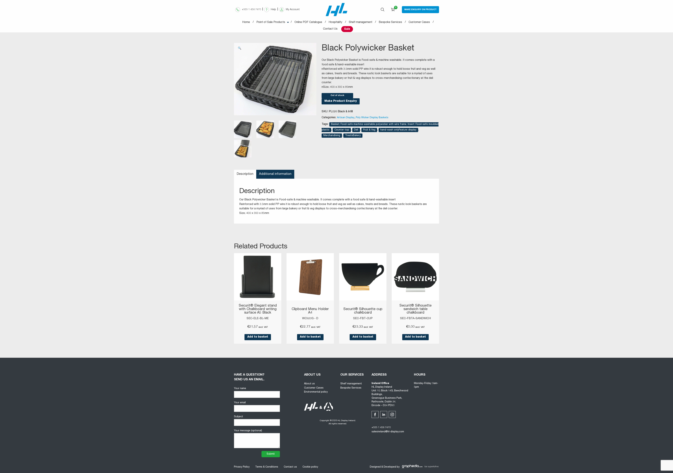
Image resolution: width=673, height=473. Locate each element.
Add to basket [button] (257, 337)
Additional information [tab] (275, 174)
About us (309, 384)
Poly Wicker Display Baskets (372, 117)
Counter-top (341, 130)
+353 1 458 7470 (381, 427)
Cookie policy (310, 467)
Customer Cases (314, 388)
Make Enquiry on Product (420, 10)
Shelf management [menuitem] (360, 22)
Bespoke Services (350, 388)
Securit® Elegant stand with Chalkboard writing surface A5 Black (258, 309)
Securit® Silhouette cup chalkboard (362, 311)
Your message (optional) (248, 431)
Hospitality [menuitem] (335, 22)
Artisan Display (345, 117)
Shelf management (351, 384)
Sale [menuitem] (347, 29)
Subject (238, 417)
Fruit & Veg (369, 130)
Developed (390, 467)
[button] (239, 48)
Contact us (290, 467)
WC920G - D (310, 318)
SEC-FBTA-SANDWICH (415, 318)
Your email (240, 403)
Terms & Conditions (266, 467)
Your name (240, 388)
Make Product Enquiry (340, 101)
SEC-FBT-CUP (363, 318)
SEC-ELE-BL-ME (258, 318)
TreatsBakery (353, 135)
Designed (375, 467)
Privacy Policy (242, 467)
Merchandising (331, 135)
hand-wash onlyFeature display (398, 130)
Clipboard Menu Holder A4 (310, 311)
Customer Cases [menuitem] (419, 22)
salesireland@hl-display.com (388, 432)
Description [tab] (245, 174)
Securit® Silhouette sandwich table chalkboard (415, 309)
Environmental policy (316, 392)
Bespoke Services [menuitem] (390, 22)
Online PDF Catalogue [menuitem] (308, 22)
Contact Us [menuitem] (330, 29)
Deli (356, 130)
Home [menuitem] (246, 22)
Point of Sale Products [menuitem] (270, 22)
